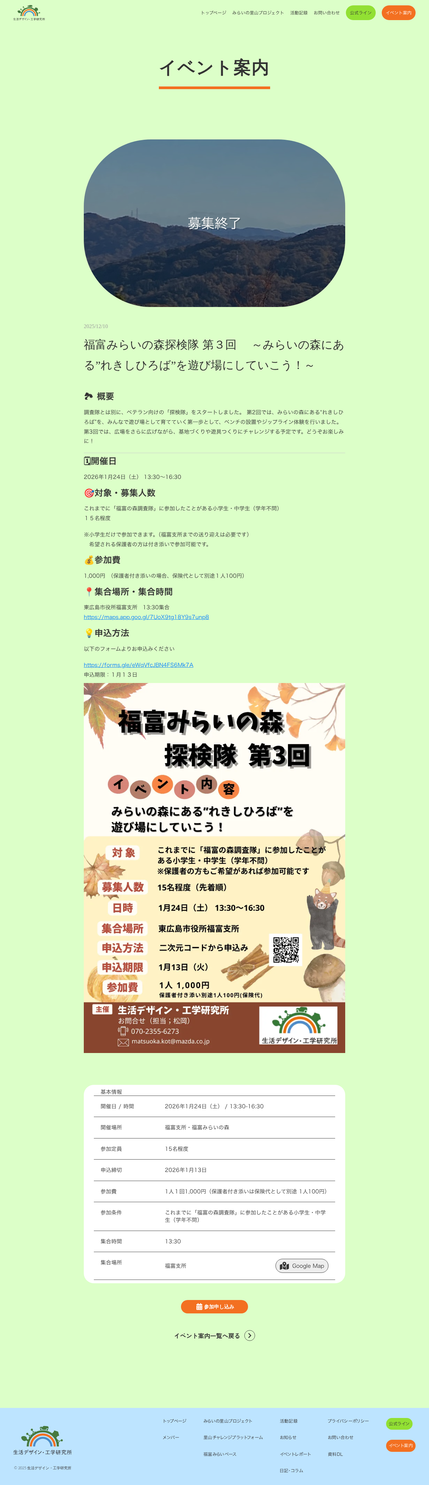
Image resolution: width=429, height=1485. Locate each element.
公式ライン (361, 12)
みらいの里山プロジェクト (258, 12)
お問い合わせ (327, 12)
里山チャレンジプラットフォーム (233, 1437)
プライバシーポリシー (348, 1421)
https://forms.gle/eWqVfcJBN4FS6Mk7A (138, 665)
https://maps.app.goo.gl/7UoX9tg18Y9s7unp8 (146, 617)
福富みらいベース (220, 1454)
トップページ (213, 12)
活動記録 (299, 12)
